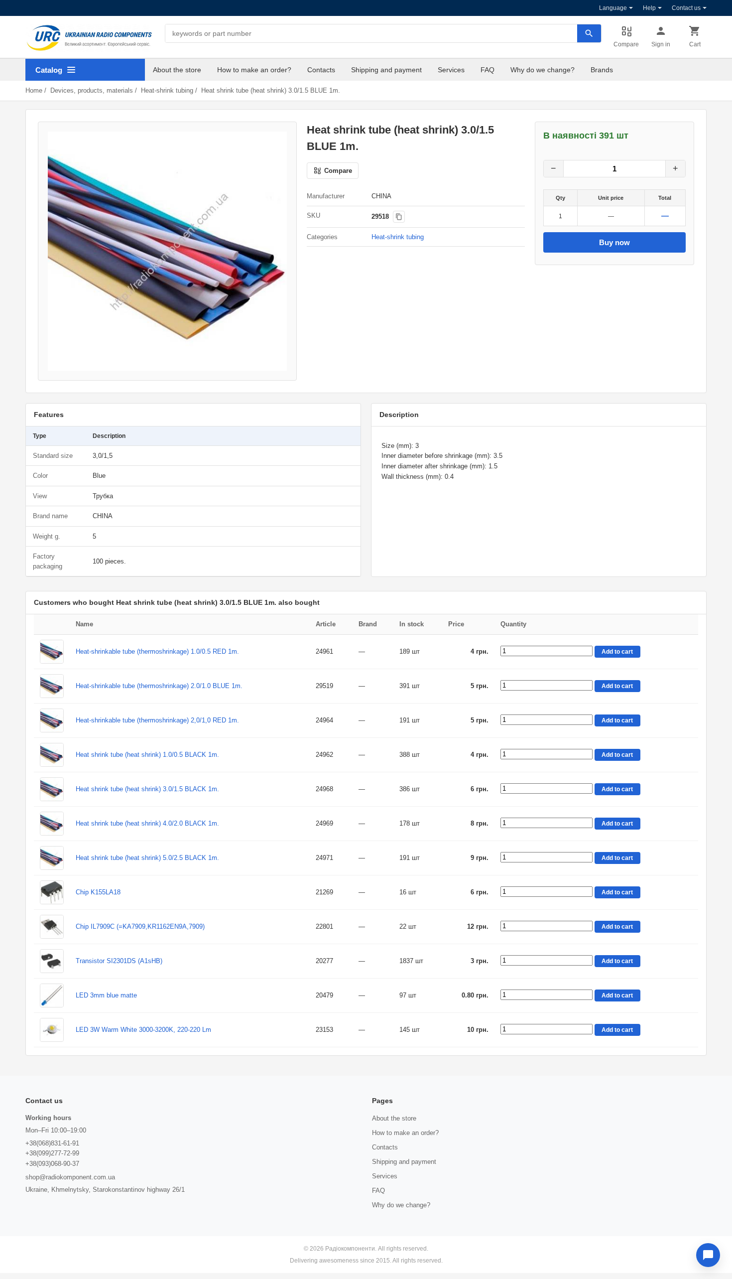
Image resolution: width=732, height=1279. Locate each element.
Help (649, 7)
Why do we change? (542, 70)
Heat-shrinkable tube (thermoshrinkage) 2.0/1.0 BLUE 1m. (159, 686)
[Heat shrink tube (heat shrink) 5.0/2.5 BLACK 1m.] (52, 858)
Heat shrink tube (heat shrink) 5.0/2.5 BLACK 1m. (147, 857)
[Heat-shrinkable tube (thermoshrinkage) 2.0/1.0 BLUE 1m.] (52, 686)
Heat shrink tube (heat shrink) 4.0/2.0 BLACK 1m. (147, 823)
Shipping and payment (386, 70)
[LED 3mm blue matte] (52, 995)
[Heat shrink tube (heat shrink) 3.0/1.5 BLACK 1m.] (52, 789)
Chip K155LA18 (98, 892)
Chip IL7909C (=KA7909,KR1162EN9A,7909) (140, 926)
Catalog (48, 70)
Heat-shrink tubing (167, 90)
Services (451, 70)
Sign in (660, 44)
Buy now (614, 242)
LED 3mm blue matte (106, 995)
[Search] (589, 33)
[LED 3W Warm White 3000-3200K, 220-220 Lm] (52, 1030)
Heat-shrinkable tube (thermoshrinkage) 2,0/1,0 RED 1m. (157, 720)
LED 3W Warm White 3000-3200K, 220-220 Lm (143, 1029)
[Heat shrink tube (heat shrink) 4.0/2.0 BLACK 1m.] (52, 824)
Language (613, 7)
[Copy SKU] (399, 217)
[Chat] (708, 1255)
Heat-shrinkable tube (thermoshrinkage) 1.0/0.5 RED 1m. (157, 651)
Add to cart (617, 651)
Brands (602, 70)
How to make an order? (254, 70)
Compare (626, 44)
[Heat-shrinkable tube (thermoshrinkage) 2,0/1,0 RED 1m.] (52, 720)
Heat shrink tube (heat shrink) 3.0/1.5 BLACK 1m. (147, 789)
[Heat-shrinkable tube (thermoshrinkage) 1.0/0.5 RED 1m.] (52, 652)
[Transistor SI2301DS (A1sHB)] (52, 961)
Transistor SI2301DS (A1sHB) (119, 961)
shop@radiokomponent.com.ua (70, 1177)
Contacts (321, 70)
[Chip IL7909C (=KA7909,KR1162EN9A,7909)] (52, 927)
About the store (177, 70)
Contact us (686, 7)
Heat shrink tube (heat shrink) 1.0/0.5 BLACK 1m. (147, 754)
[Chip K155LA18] (52, 892)
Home (33, 90)
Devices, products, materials (91, 90)
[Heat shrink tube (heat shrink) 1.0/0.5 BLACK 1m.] (52, 755)
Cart (695, 44)
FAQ (487, 70)
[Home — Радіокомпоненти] (89, 38)
